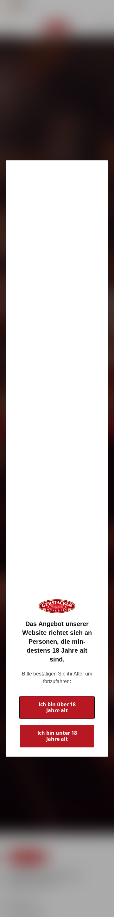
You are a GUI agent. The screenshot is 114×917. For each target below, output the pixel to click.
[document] (57, 458)
